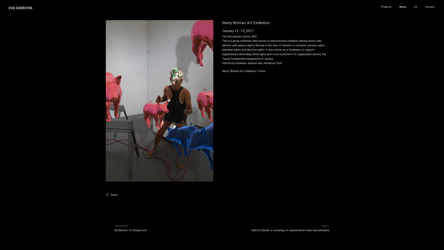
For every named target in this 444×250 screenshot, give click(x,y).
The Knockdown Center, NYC (239, 36)
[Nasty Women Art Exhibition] (159, 100)
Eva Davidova (20, 8)
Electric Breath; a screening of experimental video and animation (290, 230)
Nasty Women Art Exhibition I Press (243, 71)
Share (114, 194)
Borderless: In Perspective (130, 230)
